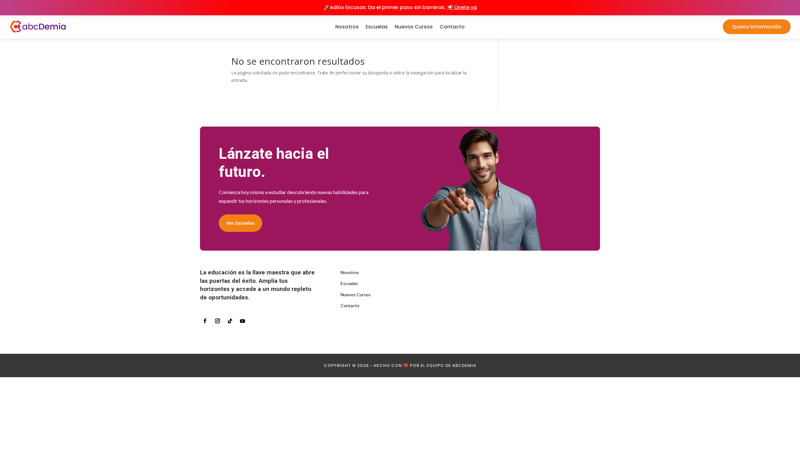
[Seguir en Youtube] (243, 321)
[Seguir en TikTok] (230, 321)
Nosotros (347, 26)
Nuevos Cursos (414, 26)
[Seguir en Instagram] (217, 321)
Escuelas (377, 26)
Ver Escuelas (240, 223)
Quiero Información (756, 26)
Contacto (452, 26)
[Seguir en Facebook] (205, 321)
